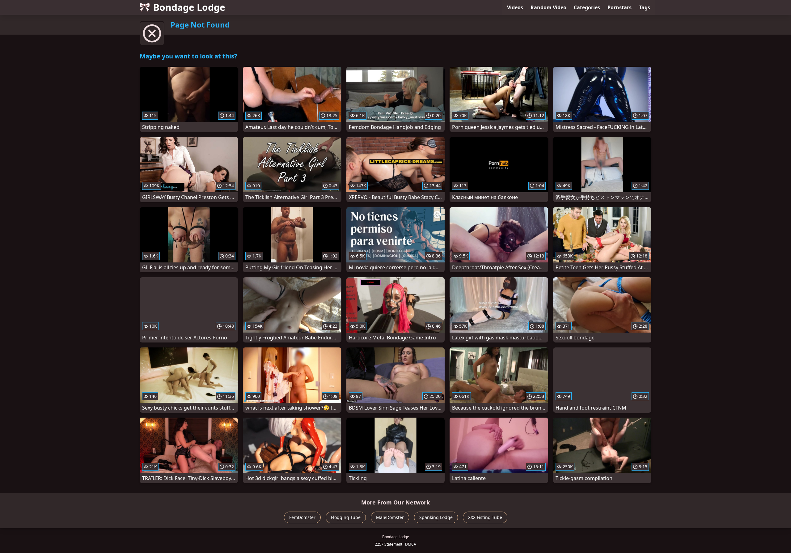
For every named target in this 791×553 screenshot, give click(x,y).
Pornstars (619, 7)
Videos (515, 7)
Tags (644, 7)
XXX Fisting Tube (485, 517)
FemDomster (302, 517)
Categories (587, 7)
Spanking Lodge (436, 517)
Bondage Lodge (189, 7)
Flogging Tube (346, 517)
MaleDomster (390, 517)
